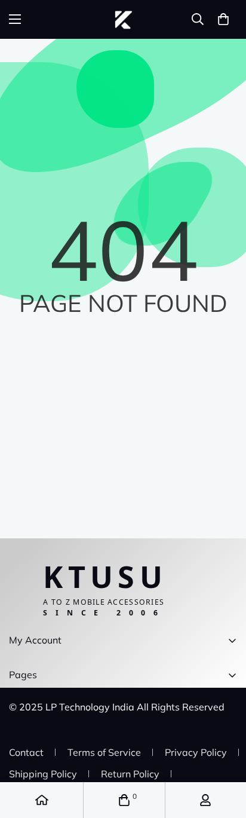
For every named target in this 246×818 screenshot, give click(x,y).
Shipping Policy (43, 774)
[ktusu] (123, 19)
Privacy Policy (196, 752)
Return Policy (130, 774)
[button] (223, 19)
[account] (205, 800)
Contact (26, 752)
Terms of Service (104, 752)
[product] (42, 800)
